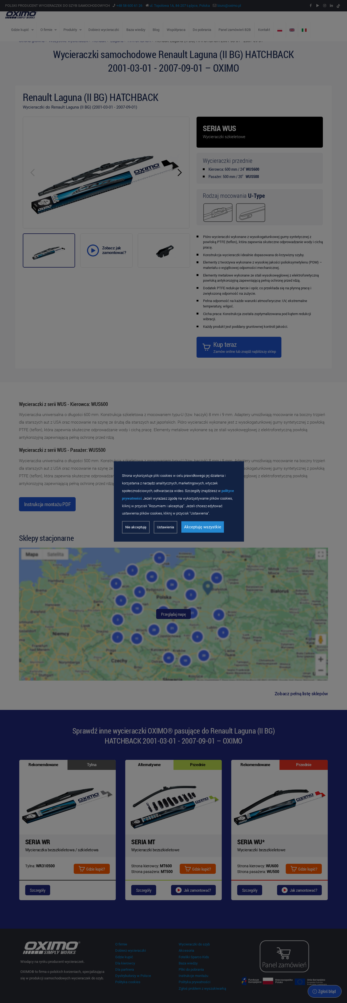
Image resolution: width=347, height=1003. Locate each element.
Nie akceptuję (135, 527)
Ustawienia (165, 527)
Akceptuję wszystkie (202, 527)
